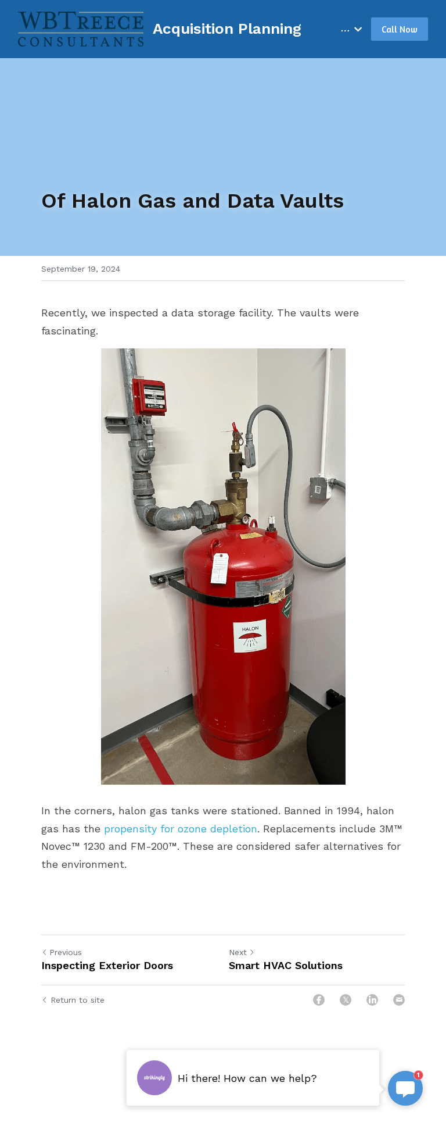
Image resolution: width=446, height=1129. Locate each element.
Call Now (400, 29)
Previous (65, 952)
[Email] (399, 1000)
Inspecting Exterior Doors (107, 965)
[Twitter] (345, 1000)
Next (238, 952)
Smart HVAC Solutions (286, 965)
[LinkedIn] (372, 1000)
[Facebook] (319, 1000)
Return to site (78, 1000)
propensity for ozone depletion (180, 828)
